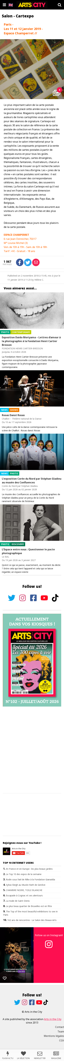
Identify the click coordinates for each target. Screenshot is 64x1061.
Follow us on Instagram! (49, 935)
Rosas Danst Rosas (13, 415)
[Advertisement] (32, 750)
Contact (59, 1027)
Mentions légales (54, 1036)
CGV (61, 1040)
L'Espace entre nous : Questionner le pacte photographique (28, 551)
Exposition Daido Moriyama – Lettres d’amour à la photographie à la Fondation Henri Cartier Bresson (31, 341)
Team (60, 1031)
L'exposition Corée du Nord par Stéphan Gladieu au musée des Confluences (31, 480)
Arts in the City (52, 1019)
